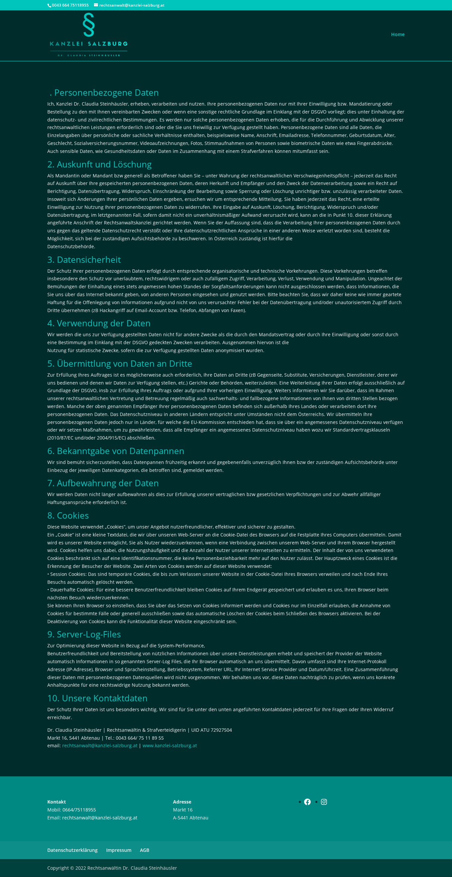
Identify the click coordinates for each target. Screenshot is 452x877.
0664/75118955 (79, 810)
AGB (144, 850)
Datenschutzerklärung (72, 850)
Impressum (118, 850)
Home (398, 34)
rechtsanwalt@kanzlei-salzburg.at (99, 745)
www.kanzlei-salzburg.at (170, 745)
